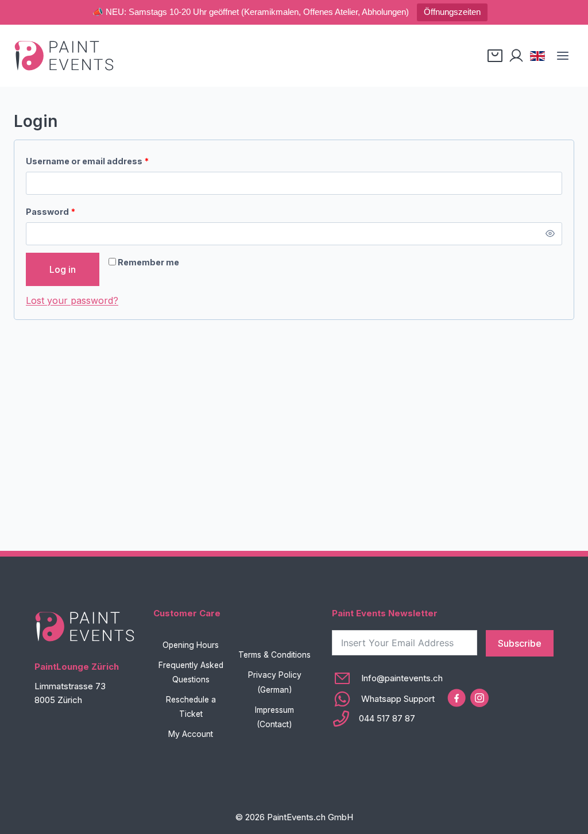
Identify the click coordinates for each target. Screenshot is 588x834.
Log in (62, 269)
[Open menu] (562, 55)
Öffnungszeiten (452, 12)
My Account (190, 734)
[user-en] (516, 56)
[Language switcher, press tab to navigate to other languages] (537, 56)
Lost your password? (72, 300)
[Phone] (387, 718)
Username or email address (90, 164)
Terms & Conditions (274, 654)
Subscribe (519, 643)
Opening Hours (191, 645)
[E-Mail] (387, 678)
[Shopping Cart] (495, 55)
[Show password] (550, 233)
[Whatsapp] (387, 699)
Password (53, 214)
